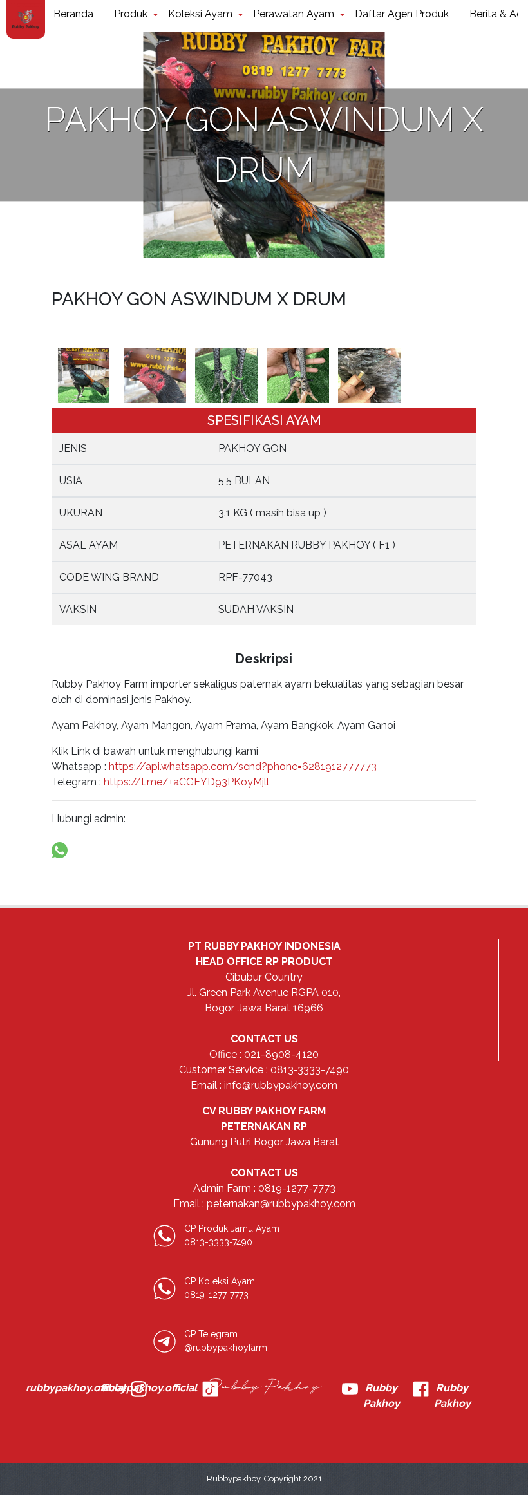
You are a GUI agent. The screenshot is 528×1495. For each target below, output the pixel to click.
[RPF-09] (83, 375)
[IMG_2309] (226, 375)
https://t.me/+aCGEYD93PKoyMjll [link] (186, 782)
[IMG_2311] (369, 375)
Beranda (73, 14)
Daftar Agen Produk (402, 14)
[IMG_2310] (297, 375)
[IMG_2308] (154, 375)
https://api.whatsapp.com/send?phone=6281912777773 (241, 766)
